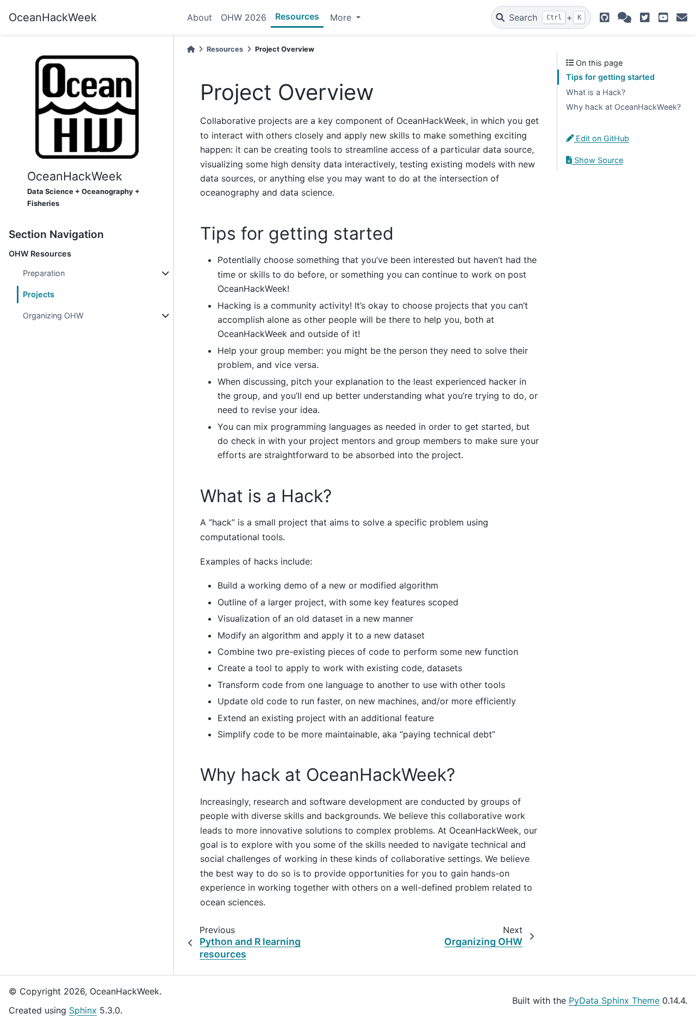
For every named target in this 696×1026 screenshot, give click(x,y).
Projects (38, 294)
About (199, 17)
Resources (297, 16)
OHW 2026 (243, 17)
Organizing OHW (53, 315)
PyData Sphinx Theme (614, 1000)
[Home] (191, 49)
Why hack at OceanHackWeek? (623, 106)
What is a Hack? (595, 92)
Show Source (597, 160)
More (342, 17)
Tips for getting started (610, 77)
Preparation (44, 273)
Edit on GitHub (601, 138)
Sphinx (83, 1010)
